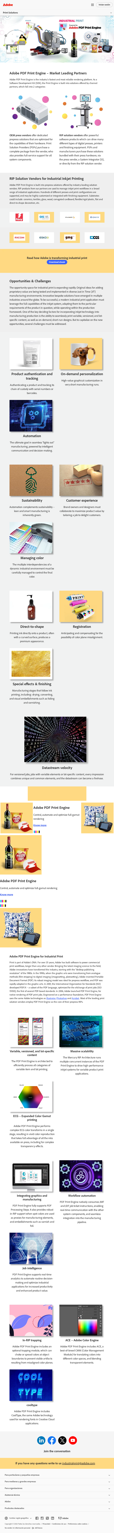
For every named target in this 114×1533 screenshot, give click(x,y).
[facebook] (36, 1518)
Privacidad (46, 1524)
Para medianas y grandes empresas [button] (20, 1481)
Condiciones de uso (59, 1524)
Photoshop (61, 998)
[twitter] (47, 1518)
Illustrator (50, 998)
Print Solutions (10, 12)
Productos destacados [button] (14, 1508)
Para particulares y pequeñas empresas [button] (22, 1475)
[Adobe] (8, 4)
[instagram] (42, 1518)
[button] (92, 4)
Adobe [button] (8, 1501)
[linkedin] (52, 1518)
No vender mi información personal (17, 1528)
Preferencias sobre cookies (77, 1524)
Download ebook (57, 262)
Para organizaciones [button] (13, 1488)
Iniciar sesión (104, 4)
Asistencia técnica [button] (12, 1495)
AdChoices (38, 1528)
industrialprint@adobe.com (78, 1463)
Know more (39, 825)
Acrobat (75, 998)
